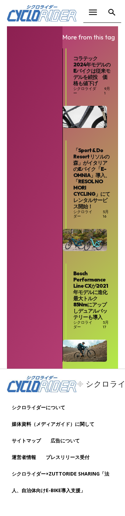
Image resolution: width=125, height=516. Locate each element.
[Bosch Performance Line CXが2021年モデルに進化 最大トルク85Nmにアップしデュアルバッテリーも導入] (85, 351)
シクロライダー (84, 90)
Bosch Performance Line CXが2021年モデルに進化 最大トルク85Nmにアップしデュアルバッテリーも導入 (92, 295)
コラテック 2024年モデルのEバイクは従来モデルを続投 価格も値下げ (91, 70)
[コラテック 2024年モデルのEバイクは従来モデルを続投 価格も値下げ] (85, 117)
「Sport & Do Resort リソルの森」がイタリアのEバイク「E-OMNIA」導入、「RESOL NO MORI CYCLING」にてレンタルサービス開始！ (91, 178)
